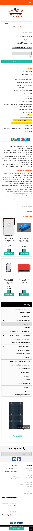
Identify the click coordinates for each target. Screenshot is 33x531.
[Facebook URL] (19, 460)
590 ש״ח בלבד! (16, 436)
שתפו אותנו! (13, 478)
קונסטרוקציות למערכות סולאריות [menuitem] (20, 335)
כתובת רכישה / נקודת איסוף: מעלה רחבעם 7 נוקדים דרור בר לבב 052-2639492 (9, 508)
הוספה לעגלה (24, 254)
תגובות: (29, 211)
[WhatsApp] (12, 139)
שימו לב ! (29, 115)
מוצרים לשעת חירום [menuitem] (24, 350)
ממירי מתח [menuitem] (26, 324)
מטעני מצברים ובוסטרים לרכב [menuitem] (21, 343)
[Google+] (22, 139)
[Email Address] (14, 460)
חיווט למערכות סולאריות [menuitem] (22, 339)
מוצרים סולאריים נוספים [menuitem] (23, 354)
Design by (9, 515)
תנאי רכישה (13, 474)
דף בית (30, 32)
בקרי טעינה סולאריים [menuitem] (23, 320)
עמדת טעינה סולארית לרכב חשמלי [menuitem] (19, 361)
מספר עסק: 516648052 (10, 471)
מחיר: (27, 40)
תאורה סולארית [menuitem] (25, 316)
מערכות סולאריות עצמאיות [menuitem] (22, 309)
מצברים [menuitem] (27, 328)
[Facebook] (28, 139)
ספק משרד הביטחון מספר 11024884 (9, 499)
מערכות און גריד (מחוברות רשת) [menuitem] (20, 331)
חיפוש (6, 23)
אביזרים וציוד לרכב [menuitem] (24, 383)
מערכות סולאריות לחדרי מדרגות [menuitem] (20, 365)
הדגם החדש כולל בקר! (26, 117)
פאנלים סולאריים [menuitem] (25, 313)
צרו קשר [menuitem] (30, 491)
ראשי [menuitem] (30, 470)
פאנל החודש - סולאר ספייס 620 (23, 427)
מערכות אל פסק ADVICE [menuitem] (22, 395)
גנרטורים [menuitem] (27, 357)
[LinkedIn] (18, 139)
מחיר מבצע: (28, 43)
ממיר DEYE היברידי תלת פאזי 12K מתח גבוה (9, 240)
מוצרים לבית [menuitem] (26, 380)
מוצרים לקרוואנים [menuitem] (24, 346)
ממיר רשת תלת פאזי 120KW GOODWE (24, 280)
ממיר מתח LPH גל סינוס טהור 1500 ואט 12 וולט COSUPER (24, 240)
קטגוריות (27, 304)
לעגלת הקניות (15, 26)
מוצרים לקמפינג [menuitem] (25, 372)
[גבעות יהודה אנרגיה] (16, 13)
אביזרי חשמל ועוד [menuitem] (24, 369)
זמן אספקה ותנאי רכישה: (24, 144)
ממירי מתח (24, 32)
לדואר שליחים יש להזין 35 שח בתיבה (21, 47)
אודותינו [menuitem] (30, 489)
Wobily (11, 526)
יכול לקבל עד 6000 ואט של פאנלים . (22, 120)
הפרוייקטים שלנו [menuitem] (28, 493)
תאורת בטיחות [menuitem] (25, 376)
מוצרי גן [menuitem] (27, 391)
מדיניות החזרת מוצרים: (24, 171)
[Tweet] (25, 139)
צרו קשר (14, 465)
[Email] (15, 139)
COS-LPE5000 (24, 36)
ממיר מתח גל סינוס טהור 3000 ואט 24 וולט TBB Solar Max (8, 281)
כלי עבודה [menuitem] (27, 387)
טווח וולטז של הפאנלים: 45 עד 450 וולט (21, 123)
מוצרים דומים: (27, 216)
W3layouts (12, 515)
